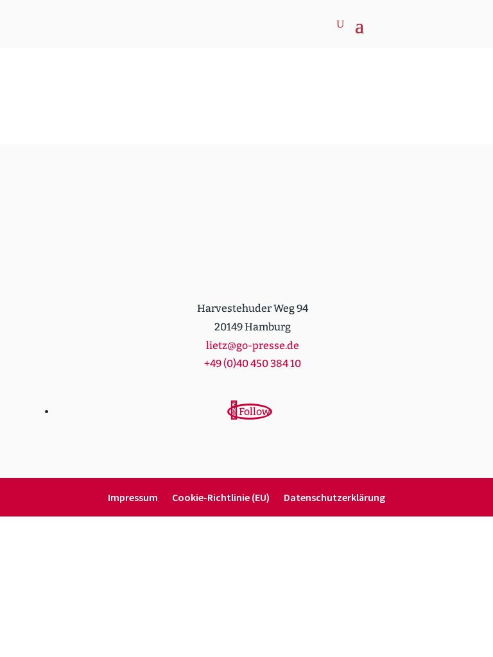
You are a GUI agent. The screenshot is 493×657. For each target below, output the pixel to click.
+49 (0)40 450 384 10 (252, 363)
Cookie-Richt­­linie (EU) (221, 498)
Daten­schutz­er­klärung (334, 498)
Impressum (133, 498)
